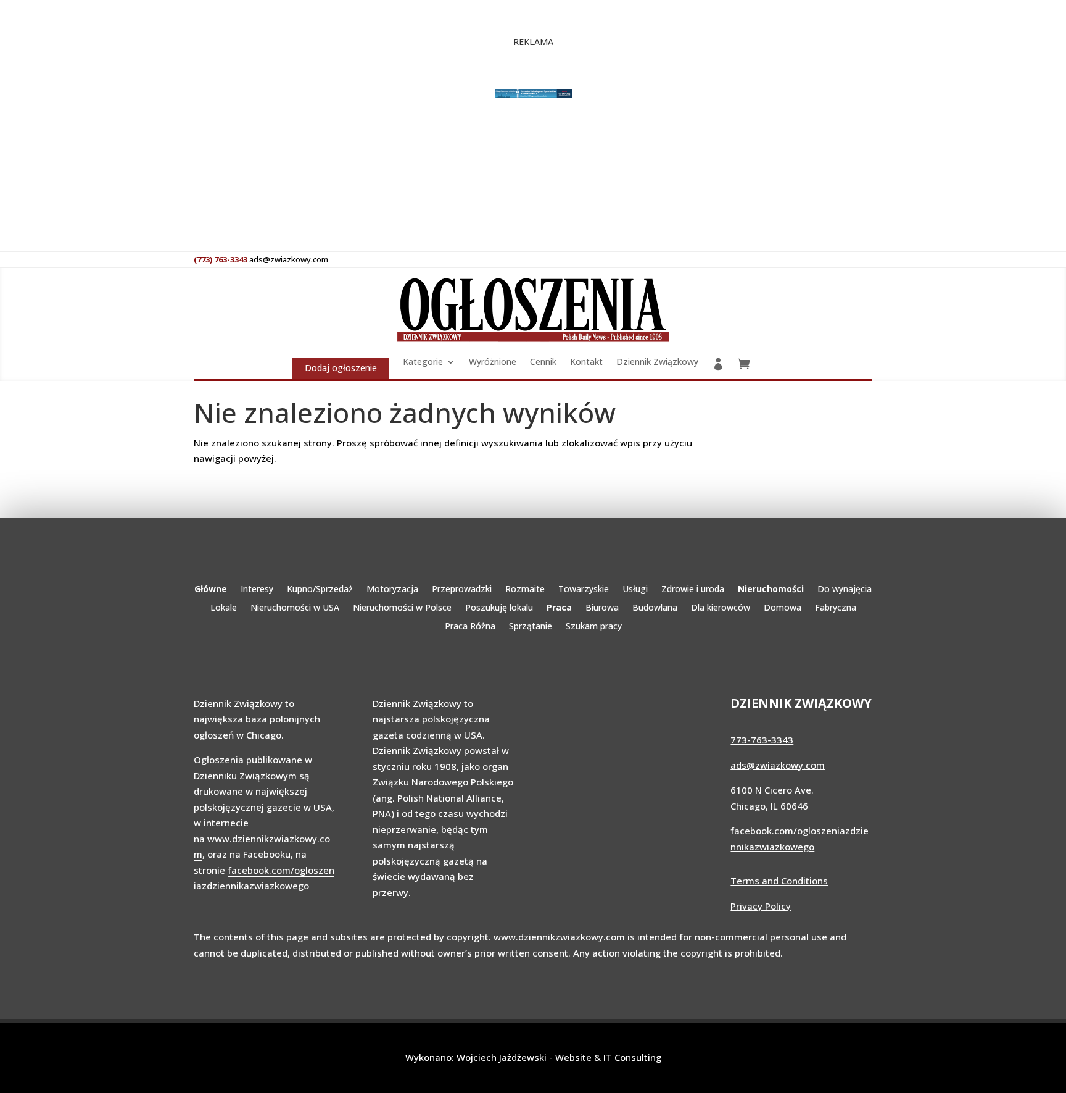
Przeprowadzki (462, 590)
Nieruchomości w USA (294, 608)
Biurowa (602, 608)
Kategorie (423, 362)
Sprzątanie (530, 627)
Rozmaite (525, 590)
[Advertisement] (418, 184)
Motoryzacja (392, 590)
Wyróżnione (492, 362)
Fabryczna (835, 608)
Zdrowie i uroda (692, 590)
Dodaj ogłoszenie (341, 368)
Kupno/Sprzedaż (320, 590)
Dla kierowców (720, 608)
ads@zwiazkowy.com (777, 765)
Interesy (257, 590)
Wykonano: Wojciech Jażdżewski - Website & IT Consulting (533, 1057)
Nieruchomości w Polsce (402, 608)
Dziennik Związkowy (657, 362)
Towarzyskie (583, 590)
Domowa (782, 608)
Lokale (223, 608)
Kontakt (586, 362)
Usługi (635, 590)
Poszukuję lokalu (499, 608)
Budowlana (654, 608)
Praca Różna (470, 627)
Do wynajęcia (844, 590)
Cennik (543, 362)
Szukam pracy (594, 627)
